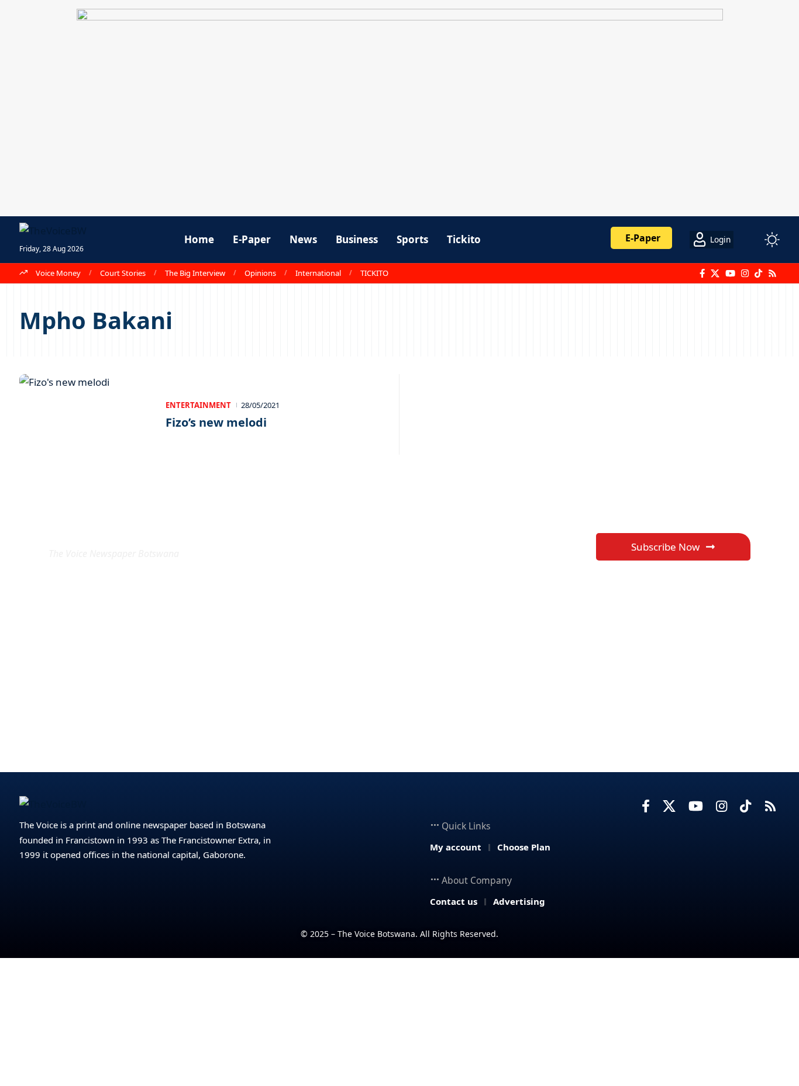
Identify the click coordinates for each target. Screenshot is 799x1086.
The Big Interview (195, 273)
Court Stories (123, 273)
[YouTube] (730, 273)
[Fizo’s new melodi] (86, 414)
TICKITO (374, 273)
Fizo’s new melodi (216, 422)
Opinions (260, 273)
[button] (750, 239)
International (318, 273)
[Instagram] (745, 273)
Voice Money (58, 273)
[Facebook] (702, 273)
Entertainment (198, 405)
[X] (715, 273)
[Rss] (772, 273)
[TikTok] (758, 273)
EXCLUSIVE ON (135, 525)
